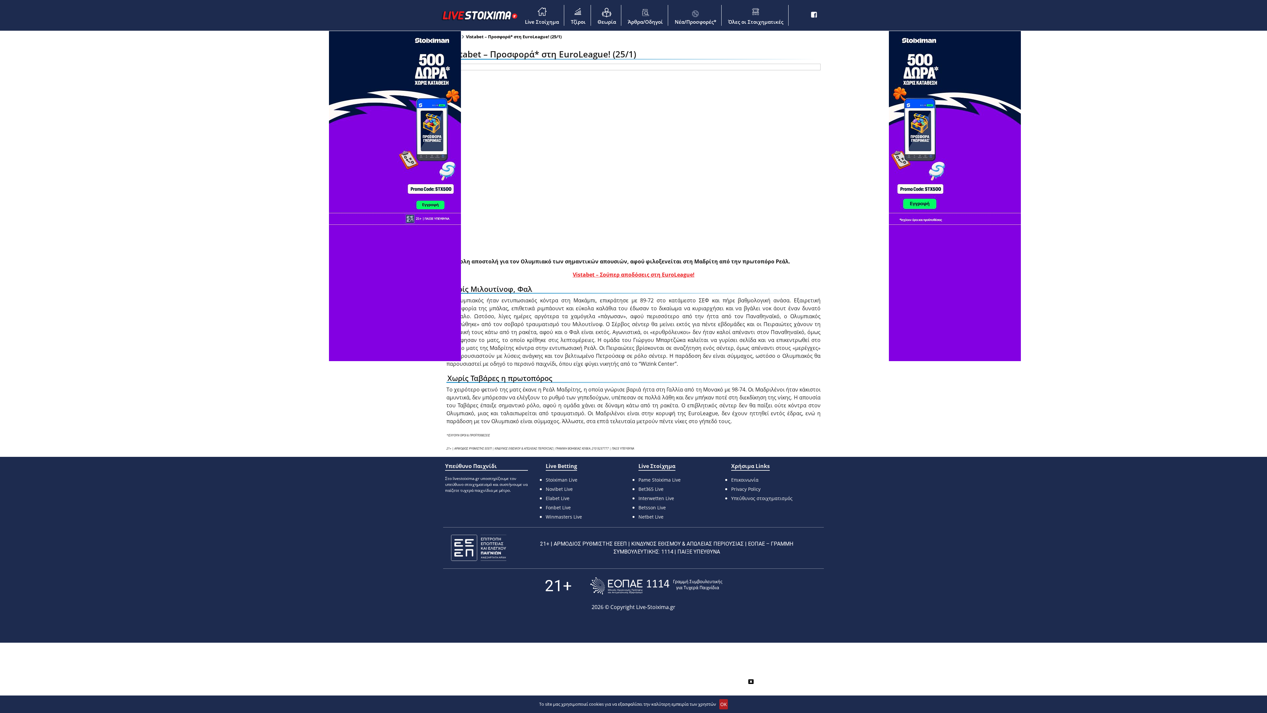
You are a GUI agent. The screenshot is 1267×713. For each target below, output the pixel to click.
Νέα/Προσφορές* (695, 21)
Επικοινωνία (745, 480)
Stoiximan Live (561, 480)
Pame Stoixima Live (659, 480)
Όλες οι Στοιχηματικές (755, 21)
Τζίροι (578, 21)
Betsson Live (652, 507)
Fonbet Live (558, 507)
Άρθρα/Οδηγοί (645, 21)
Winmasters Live (564, 517)
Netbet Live (651, 517)
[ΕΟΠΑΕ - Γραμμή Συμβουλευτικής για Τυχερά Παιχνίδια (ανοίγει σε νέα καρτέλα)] (656, 585)
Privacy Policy (746, 489)
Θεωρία (607, 21)
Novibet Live (559, 489)
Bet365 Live (651, 489)
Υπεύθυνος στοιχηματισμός (762, 498)
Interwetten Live (656, 498)
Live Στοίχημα (542, 21)
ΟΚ (723, 704)
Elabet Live (557, 498)
